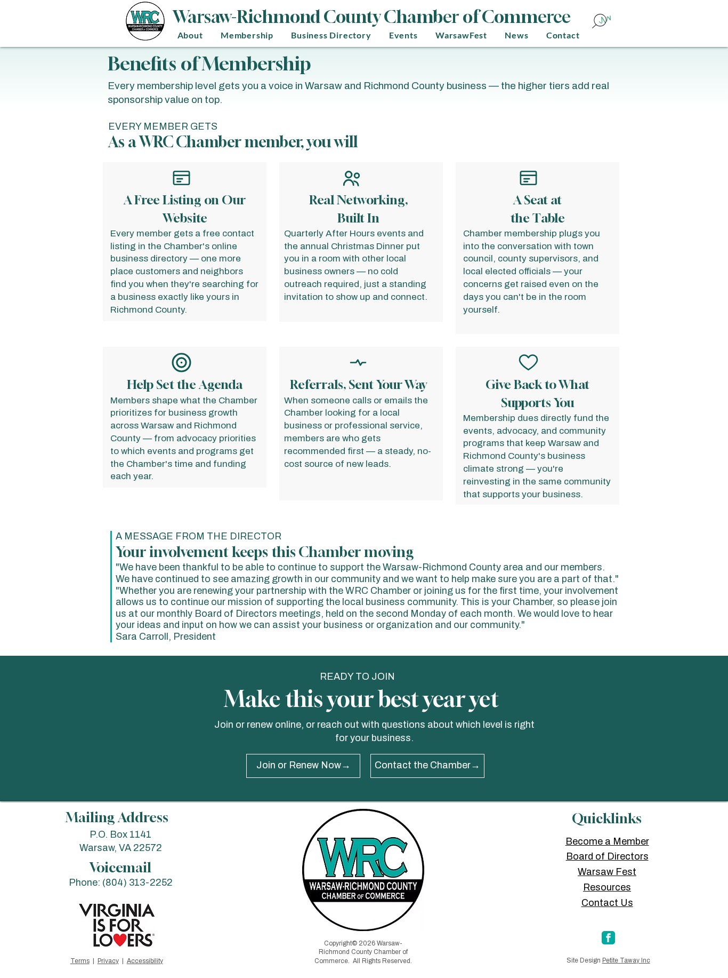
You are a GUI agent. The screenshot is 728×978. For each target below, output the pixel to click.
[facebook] (608, 937)
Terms (80, 961)
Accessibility (145, 961)
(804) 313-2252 (137, 882)
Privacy (108, 961)
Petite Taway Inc (626, 960)
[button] (190, 35)
